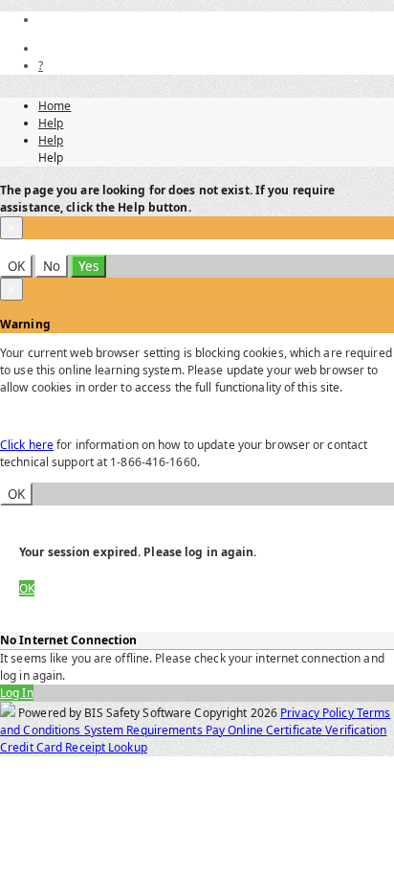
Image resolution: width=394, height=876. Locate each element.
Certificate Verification (326, 730)
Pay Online (236, 730)
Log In (16, 693)
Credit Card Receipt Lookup (73, 747)
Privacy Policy (318, 713)
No (51, 266)
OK (16, 266)
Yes (88, 266)
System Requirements (145, 730)
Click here (27, 445)
